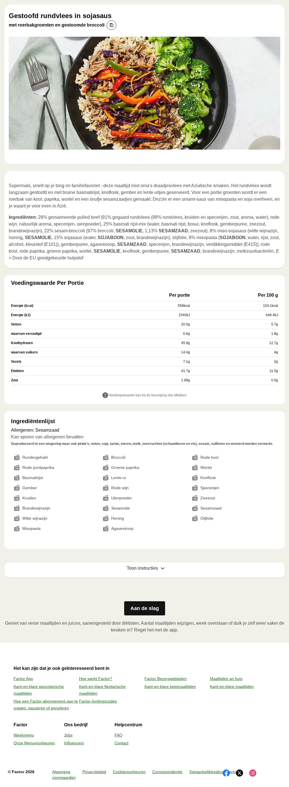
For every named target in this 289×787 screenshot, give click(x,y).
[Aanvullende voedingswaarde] (105, 396)
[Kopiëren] (111, 25)
